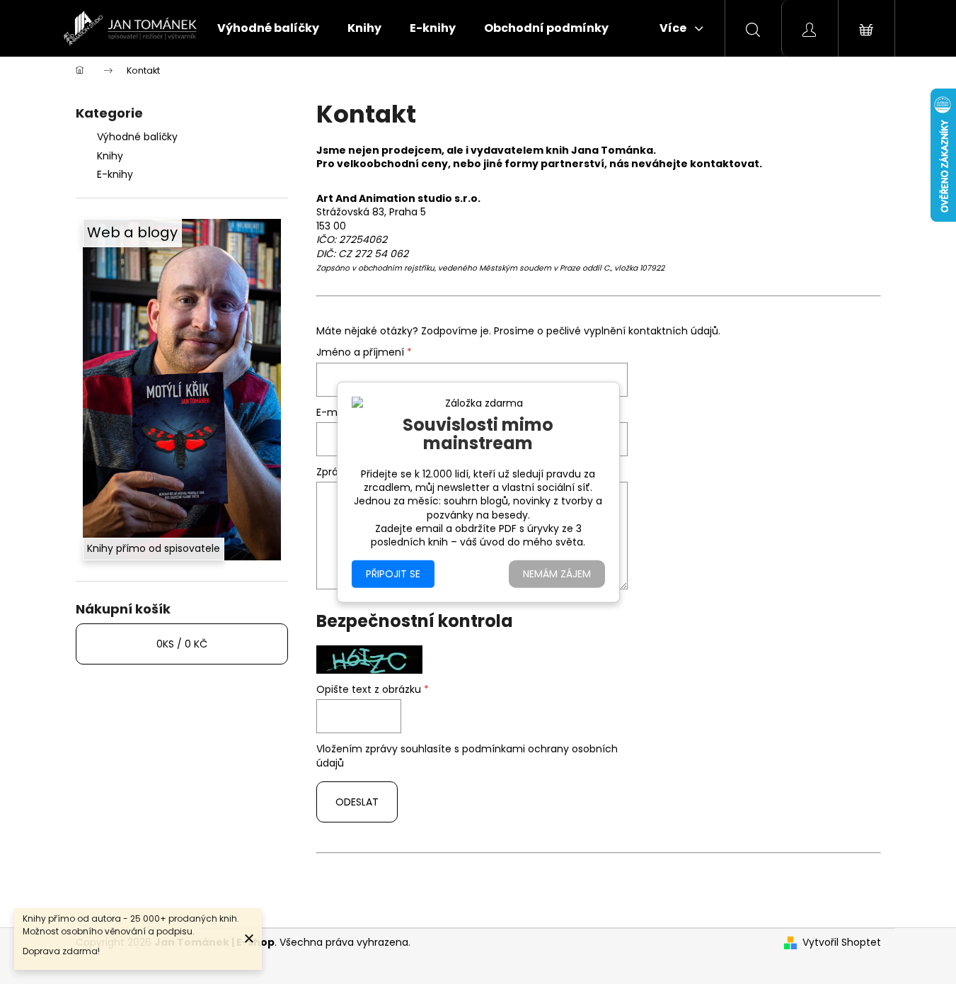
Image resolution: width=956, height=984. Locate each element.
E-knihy (115, 174)
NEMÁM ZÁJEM (557, 573)
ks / (181, 644)
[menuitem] (268, 28)
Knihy (110, 156)
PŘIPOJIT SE (393, 573)
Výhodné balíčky (137, 137)
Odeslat (357, 802)
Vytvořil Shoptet (841, 942)
